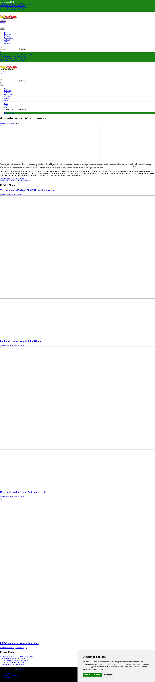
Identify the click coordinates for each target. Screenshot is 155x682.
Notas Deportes (9, 113)
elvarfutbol (3, 123)
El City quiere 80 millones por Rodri (12, 9)
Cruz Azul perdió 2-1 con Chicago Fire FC (14, 8)
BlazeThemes (22, 670)
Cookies (7, 677)
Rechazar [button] (97, 674)
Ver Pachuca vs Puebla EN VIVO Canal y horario (16, 4)
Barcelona (7, 34)
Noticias (7, 36)
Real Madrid (8, 38)
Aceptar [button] (87, 674)
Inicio (6, 32)
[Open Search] (1, 47)
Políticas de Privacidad (11, 675)
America (7, 40)
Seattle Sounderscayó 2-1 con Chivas (12, 664)
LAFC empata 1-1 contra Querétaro (19, 643)
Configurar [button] (108, 674)
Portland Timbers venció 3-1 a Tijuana (12, 6)
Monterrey (7, 43)
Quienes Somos (9, 673)
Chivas (6, 42)
